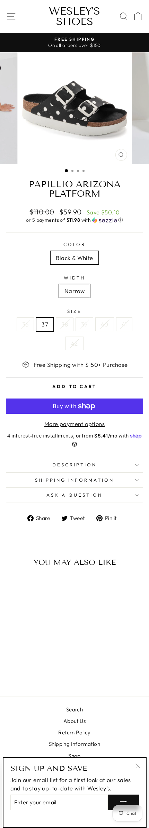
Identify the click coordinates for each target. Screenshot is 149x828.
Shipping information (74, 480)
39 (84, 324)
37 (45, 324)
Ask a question (74, 495)
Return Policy (74, 732)
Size (74, 311)
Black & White (74, 257)
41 (124, 324)
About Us (74, 721)
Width (75, 278)
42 (74, 343)
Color (74, 244)
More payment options (74, 423)
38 (64, 324)
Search (74, 709)
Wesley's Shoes (74, 16)
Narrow (74, 290)
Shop (74, 755)
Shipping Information (74, 744)
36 (25, 324)
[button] (74, 220)
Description (74, 464)
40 (104, 324)
